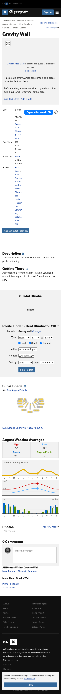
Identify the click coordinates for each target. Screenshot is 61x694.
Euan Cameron (18, 178)
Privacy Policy (29, 679)
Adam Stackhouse (18, 192)
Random (32, 571)
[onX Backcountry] (12, 4)
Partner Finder (9, 617)
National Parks (38, 627)
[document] (30, 680)
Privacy (45, 690)
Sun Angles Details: (25, 401)
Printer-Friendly (10, 583)
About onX (8, 664)
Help (5, 608)
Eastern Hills (15, 24)
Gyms (5, 613)
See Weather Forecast (16, 230)
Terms (37, 690)
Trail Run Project (38, 617)
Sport (34, 342)
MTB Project (37, 608)
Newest (22, 571)
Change (36, 331)
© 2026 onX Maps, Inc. (22, 690)
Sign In (48, 12)
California (20, 20)
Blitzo (17, 156)
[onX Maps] (10, 644)
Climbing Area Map (15, 63)
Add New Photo (50, 526)
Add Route (26, 98)
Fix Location (30, 70)
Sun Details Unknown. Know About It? (22, 427)
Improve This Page (48, 22)
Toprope (46, 342)
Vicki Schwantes (18, 210)
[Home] (16, 12)
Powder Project (38, 622)
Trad (23, 342)
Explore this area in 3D (39, 112)
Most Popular (9, 571)
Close (30, 684)
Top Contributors (10, 627)
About (6, 603)
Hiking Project (37, 613)
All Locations (8, 20)
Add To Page (51, 27)
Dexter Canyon (19, 27)
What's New (8, 587)
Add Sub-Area (11, 98)
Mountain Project (38, 603)
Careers (6, 669)
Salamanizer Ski (18, 220)
